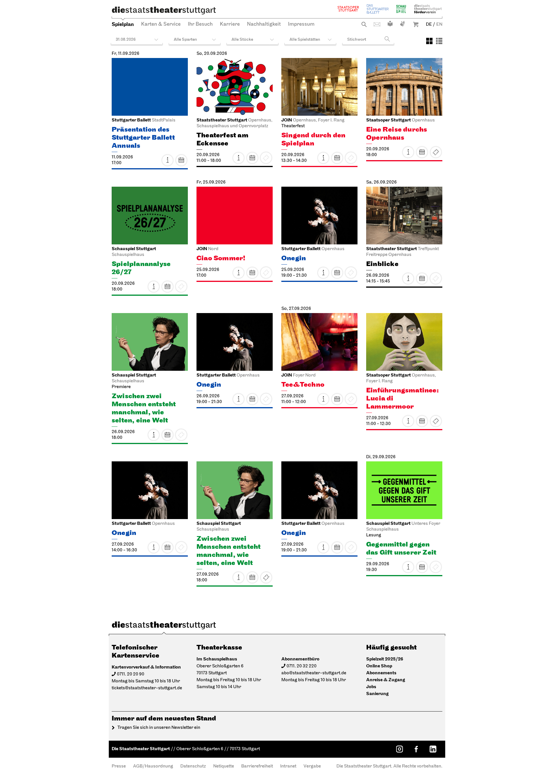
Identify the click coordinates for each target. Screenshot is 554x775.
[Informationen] (167, 160)
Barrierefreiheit (257, 766)
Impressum (301, 24)
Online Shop (379, 666)
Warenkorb (416, 24)
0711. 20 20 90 (130, 674)
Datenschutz (193, 766)
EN (439, 24)
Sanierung (377, 694)
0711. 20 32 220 (302, 666)
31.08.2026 (126, 40)
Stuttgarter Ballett (378, 9)
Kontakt (377, 24)
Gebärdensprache (402, 24)
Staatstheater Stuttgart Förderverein (427, 9)
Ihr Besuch (200, 24)
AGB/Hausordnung (153, 766)
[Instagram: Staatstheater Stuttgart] (399, 749)
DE (429, 24)
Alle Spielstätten (304, 40)
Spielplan (123, 24)
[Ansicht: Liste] (439, 41)
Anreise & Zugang (385, 680)
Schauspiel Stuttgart (401, 9)
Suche (364, 24)
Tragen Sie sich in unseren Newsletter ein (158, 727)
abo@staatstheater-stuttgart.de (313, 673)
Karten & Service (161, 24)
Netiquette (223, 766)
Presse (119, 766)
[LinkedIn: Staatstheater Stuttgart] (433, 749)
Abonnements (381, 673)
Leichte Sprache (390, 24)
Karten (435, 152)
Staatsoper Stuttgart (348, 9)
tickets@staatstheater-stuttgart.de (147, 688)
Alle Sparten (185, 40)
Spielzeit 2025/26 (384, 659)
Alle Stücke (242, 40)
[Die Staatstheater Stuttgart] (164, 10)
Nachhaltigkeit (264, 24)
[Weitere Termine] (181, 160)
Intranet (288, 766)
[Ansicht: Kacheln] (429, 41)
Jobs (371, 687)
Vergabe (312, 766)
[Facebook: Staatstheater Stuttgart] (416, 749)
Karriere (230, 24)
